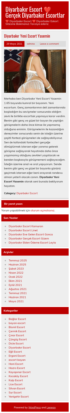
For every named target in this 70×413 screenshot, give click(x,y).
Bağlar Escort (17, 319)
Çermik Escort (17, 331)
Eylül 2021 (15, 285)
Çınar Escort (16, 335)
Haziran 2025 (17, 264)
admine (31, 43)
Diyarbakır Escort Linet (23, 230)
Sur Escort (15, 392)
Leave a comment (49, 43)
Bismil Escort (17, 327)
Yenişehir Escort (19, 396)
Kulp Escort (16, 380)
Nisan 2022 (16, 272)
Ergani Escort (17, 355)
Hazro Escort (17, 368)
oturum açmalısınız (42, 210)
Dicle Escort (16, 343)
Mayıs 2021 (16, 301)
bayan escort (17, 323)
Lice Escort (15, 384)
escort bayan (17, 359)
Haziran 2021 (17, 297)
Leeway (51, 407)
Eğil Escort (15, 351)
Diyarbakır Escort (27, 193)
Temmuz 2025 (18, 260)
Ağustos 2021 (18, 289)
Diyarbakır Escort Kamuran (26, 226)
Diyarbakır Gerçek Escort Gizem (29, 238)
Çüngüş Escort (18, 339)
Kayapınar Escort (20, 372)
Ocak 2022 (16, 276)
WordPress (34, 407)
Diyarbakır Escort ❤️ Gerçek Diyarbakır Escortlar (35, 12)
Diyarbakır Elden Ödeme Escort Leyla (32, 242)
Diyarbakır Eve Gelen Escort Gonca (31, 234)
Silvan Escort (17, 388)
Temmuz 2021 (18, 293)
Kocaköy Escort (18, 376)
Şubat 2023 (16, 268)
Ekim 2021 (15, 280)
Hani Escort (16, 364)
